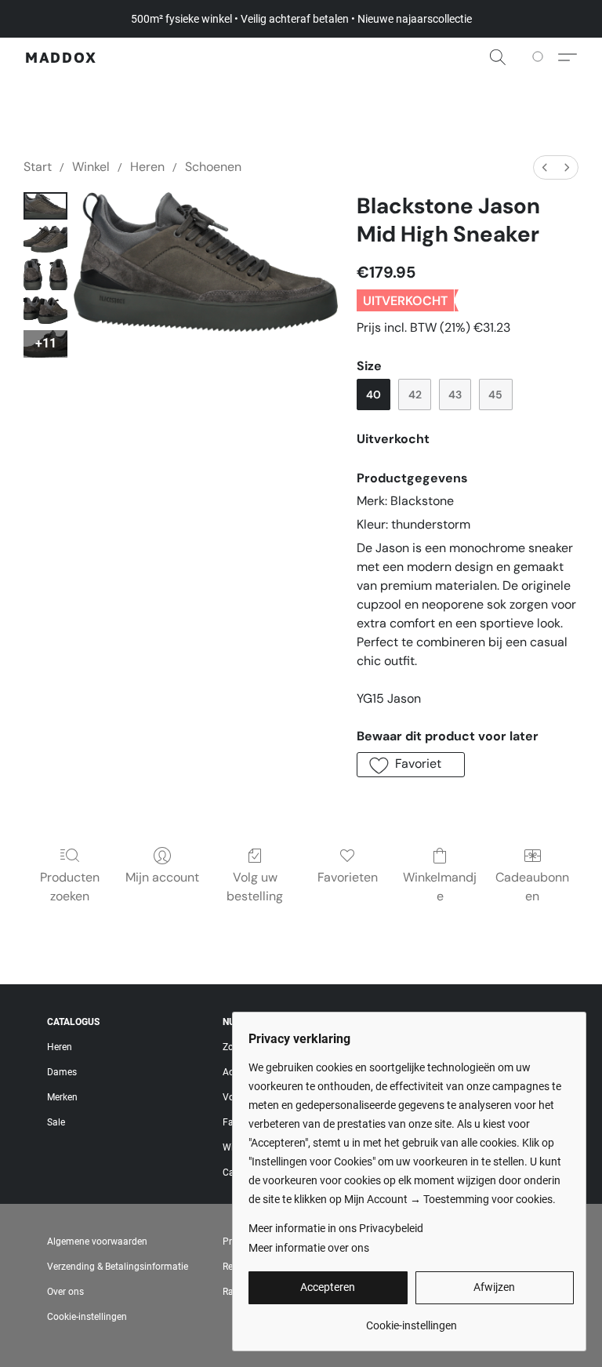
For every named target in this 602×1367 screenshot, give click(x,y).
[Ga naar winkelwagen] (540, 57)
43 (455, 394)
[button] (61, 57)
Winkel (91, 166)
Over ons (65, 1291)
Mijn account (162, 877)
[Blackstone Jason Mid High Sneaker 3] (45, 310)
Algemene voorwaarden (97, 1241)
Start (38, 166)
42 (415, 394)
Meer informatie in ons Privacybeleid (335, 1228)
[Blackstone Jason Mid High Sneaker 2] (45, 274)
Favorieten (347, 877)
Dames (62, 1072)
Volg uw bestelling (255, 886)
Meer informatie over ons (308, 1248)
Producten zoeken (70, 886)
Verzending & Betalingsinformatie (117, 1266)
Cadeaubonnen (532, 886)
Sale (56, 1122)
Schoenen (213, 166)
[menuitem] (545, 167)
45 (495, 394)
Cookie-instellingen (87, 1316)
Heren (147, 166)
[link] (411, 1319)
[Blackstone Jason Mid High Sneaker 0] (45, 206)
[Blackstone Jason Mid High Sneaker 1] (45, 239)
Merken (62, 1097)
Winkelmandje (440, 886)
